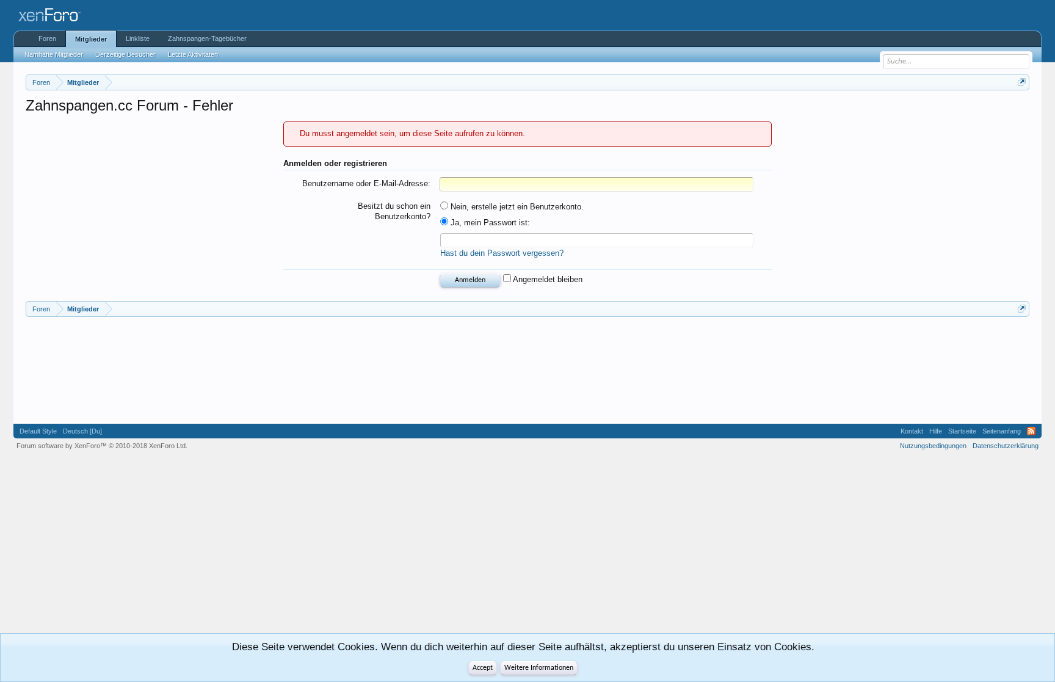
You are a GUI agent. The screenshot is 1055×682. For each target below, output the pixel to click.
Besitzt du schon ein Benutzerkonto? (394, 211)
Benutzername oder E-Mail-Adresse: (366, 183)
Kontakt (912, 431)
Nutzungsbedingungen (933, 445)
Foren (47, 38)
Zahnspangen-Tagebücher (207, 38)
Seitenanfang (1001, 431)
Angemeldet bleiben (546, 279)
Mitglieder (91, 39)
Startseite (962, 431)
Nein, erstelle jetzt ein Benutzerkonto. (516, 206)
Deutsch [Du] (82, 431)
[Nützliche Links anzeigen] (1022, 82)
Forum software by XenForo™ (101, 445)
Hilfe (935, 431)
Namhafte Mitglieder (53, 54)
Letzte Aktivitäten (193, 54)
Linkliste (138, 38)
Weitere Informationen (538, 668)
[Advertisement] (81, 369)
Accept (483, 668)
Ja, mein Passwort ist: (489, 222)
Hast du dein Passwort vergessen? (502, 253)
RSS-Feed (1031, 431)
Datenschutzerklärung (1006, 445)
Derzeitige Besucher (125, 54)
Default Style (38, 431)
